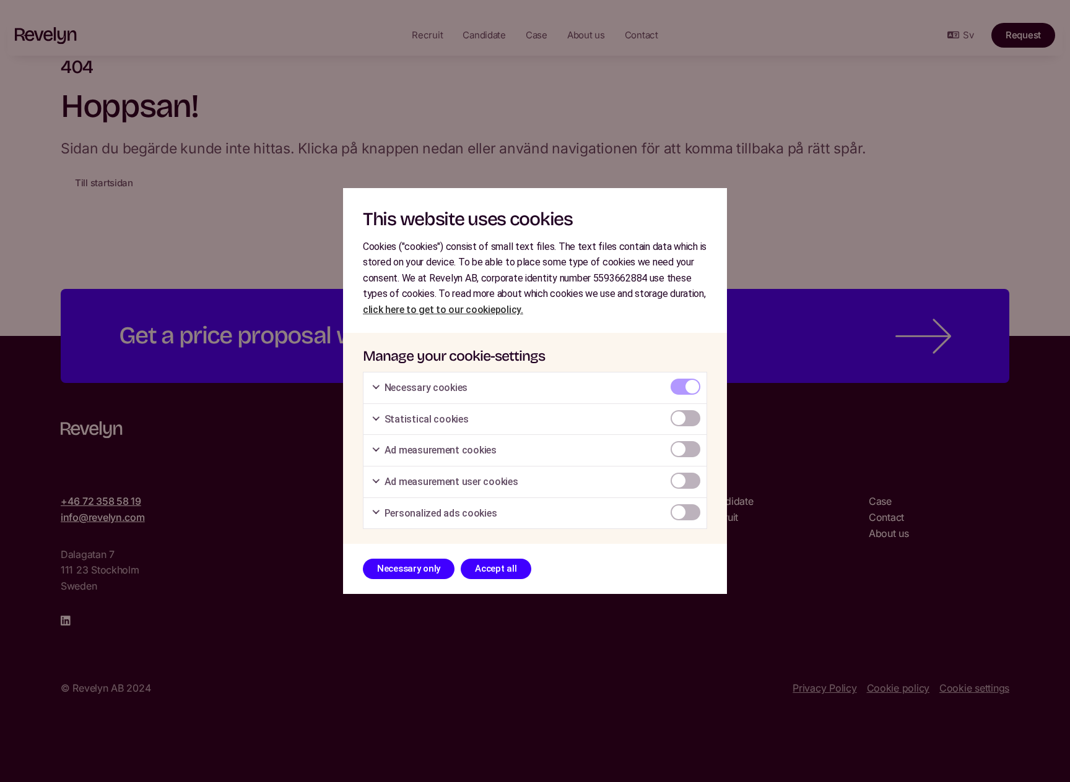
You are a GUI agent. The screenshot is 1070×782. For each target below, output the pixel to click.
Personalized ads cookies (439, 513)
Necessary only (408, 568)
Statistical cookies (425, 419)
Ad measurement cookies (439, 450)
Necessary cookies (425, 387)
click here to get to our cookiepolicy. (443, 310)
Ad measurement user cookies (450, 482)
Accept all (495, 568)
